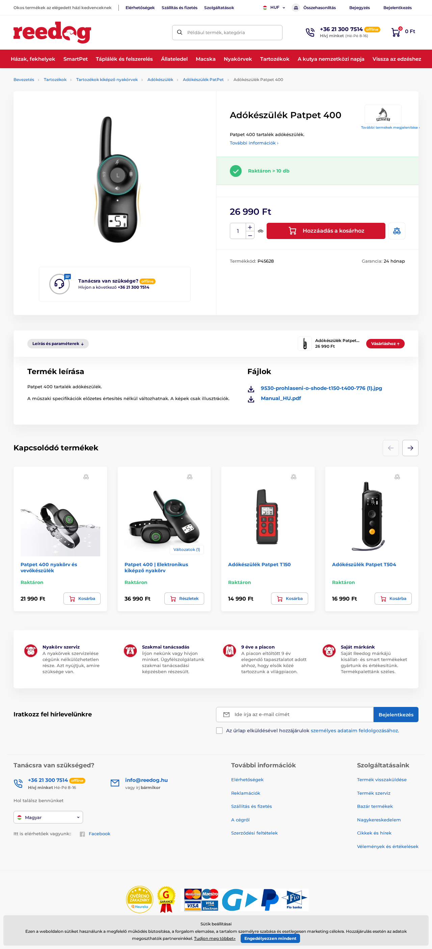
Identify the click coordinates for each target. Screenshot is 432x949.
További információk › (254, 143)
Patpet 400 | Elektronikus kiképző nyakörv (156, 567)
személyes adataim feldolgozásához (354, 731)
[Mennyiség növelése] (250, 227)
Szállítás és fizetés (179, 7)
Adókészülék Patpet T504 (364, 564)
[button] (410, 448)
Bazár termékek (375, 806)
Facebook (99, 833)
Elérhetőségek (140, 7)
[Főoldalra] (52, 33)
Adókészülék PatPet (203, 79)
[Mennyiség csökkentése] (250, 235)
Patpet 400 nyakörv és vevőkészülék (49, 567)
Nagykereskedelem (379, 819)
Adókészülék (160, 79)
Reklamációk (245, 793)
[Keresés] (179, 32)
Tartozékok (55, 79)
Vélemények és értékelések (387, 846)
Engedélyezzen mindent (270, 938)
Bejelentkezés (397, 7)
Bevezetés (24, 79)
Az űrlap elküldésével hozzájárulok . (312, 731)
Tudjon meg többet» (215, 938)
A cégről (240, 819)
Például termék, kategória (216, 32)
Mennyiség (238, 231)
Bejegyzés (359, 7)
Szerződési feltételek (254, 833)
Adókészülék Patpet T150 (259, 564)
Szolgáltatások (219, 7)
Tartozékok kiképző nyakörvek (107, 79)
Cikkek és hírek (374, 833)
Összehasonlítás (319, 7)
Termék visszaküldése (382, 779)
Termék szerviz (373, 793)
